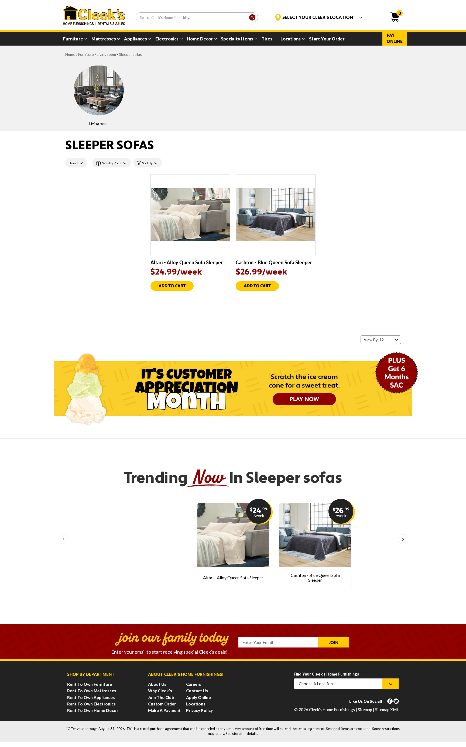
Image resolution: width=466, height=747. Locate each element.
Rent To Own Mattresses (91, 690)
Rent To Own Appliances (91, 697)
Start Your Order (327, 38)
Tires (267, 38)
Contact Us (197, 690)
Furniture (73, 38)
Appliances (135, 38)
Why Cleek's (160, 690)
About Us (157, 684)
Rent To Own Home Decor (92, 710)
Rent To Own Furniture (89, 684)
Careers (193, 684)
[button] (403, 539)
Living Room (106, 54)
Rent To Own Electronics (91, 703)
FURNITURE (86, 54)
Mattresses (103, 38)
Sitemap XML (387, 709)
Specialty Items (237, 38)
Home (70, 54)
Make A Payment (164, 710)
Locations (290, 38)
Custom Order (162, 703)
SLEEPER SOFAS (130, 54)
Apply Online (198, 697)
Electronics (167, 38)
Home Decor (200, 38)
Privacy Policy (199, 710)
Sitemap (365, 709)
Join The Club (161, 697)
